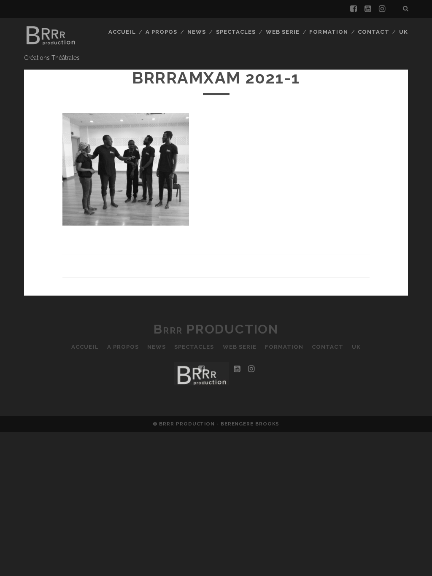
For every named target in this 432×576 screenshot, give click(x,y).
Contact (373, 32)
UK (403, 32)
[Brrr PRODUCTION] (50, 47)
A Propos (161, 32)
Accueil (121, 32)
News (196, 32)
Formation (328, 32)
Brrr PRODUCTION (216, 329)
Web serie (283, 32)
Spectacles (236, 32)
